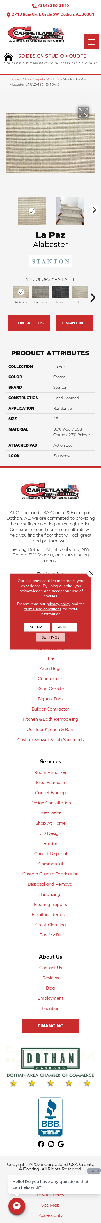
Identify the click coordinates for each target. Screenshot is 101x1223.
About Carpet (32, 79)
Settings (50, 637)
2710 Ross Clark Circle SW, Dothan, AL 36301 (53, 14)
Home (14, 79)
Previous (8, 208)
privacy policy (58, 604)
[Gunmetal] (40, 292)
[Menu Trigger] (91, 41)
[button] (50, 1026)
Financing (74, 323)
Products (53, 79)
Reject (65, 627)
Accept (36, 627)
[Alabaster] (21, 292)
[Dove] (80, 292)
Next (92, 208)
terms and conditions (42, 609)
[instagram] (51, 1144)
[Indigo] (60, 292)
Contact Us (29, 323)
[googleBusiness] (61, 1144)
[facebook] (41, 1144)
